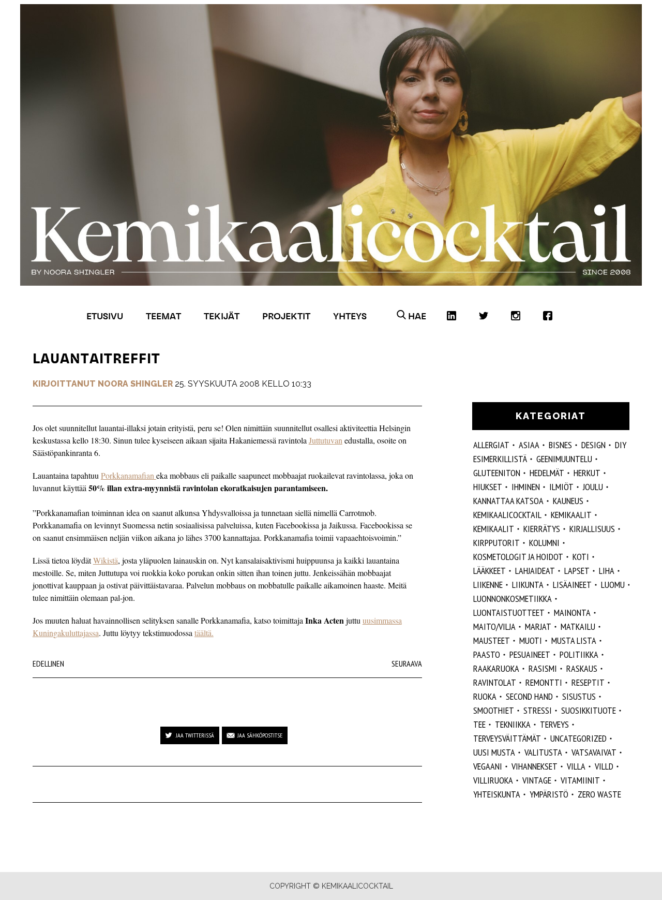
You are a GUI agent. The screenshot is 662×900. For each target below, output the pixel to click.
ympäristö (549, 794)
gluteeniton (496, 473)
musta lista (573, 640)
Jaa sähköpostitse (259, 735)
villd (604, 766)
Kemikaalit (493, 529)
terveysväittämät (507, 738)
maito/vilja (494, 626)
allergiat (491, 445)
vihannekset (534, 766)
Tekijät (221, 316)
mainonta (572, 612)
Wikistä (105, 560)
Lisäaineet (572, 585)
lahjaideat (535, 571)
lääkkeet (489, 571)
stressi (537, 710)
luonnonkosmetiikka (512, 598)
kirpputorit (496, 543)
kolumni (544, 543)
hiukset (487, 487)
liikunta (528, 585)
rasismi (543, 668)
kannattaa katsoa (508, 501)
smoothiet (493, 710)
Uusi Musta (494, 752)
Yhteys (350, 316)
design (593, 445)
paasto (486, 654)
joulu (593, 487)
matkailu (578, 626)
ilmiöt (561, 487)
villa (576, 766)
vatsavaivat (593, 752)
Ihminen (525, 487)
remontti (543, 682)
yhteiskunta (496, 794)
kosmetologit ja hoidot (518, 557)
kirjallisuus (592, 529)
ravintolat (494, 682)
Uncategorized (578, 738)
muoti (530, 640)
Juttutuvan (325, 440)
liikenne (488, 585)
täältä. (204, 632)
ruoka (484, 696)
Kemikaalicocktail (507, 515)
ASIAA (529, 445)
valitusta (543, 752)
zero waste (599, 794)
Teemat (163, 316)
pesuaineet (529, 654)
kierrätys (541, 529)
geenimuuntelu (564, 459)
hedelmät (547, 473)
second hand (529, 696)
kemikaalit (571, 515)
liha (606, 571)
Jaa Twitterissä (195, 735)
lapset (577, 571)
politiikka (579, 654)
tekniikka (513, 724)
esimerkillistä (500, 459)
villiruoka (493, 780)
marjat (538, 626)
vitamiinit (580, 780)
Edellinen (48, 663)
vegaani (487, 766)
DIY (620, 445)
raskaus (581, 668)
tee (479, 724)
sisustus (579, 696)
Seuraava (407, 663)
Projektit (286, 316)
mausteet (491, 640)
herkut (587, 473)
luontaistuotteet (509, 612)
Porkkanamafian (128, 475)
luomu (613, 585)
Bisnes (560, 445)
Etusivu (104, 316)
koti (581, 557)
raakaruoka (496, 668)
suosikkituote (588, 710)
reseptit (588, 682)
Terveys (554, 724)
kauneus (568, 501)
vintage (536, 780)
